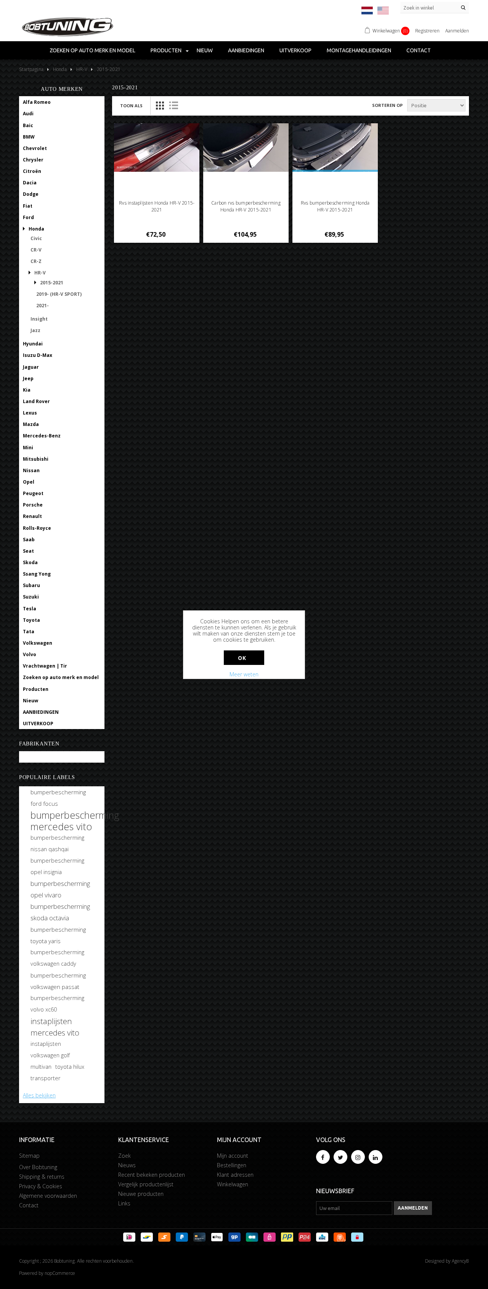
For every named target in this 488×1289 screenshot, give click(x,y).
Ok (242, 657)
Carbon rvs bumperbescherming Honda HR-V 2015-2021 (246, 206)
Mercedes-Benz (42, 435)
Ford (28, 217)
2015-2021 (51, 282)
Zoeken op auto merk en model (92, 50)
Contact (418, 50)
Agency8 (460, 1261)
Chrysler (33, 159)
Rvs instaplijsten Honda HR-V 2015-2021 (156, 206)
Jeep (28, 378)
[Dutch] (367, 10)
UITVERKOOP (295, 50)
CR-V (36, 250)
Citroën (32, 171)
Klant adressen (235, 1174)
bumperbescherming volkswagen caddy (57, 958)
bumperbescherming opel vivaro (60, 889)
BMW (29, 137)
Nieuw (205, 50)
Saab (29, 539)
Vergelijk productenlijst (145, 1184)
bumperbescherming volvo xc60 (57, 1003)
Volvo (29, 654)
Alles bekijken (39, 1095)
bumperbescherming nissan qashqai (57, 843)
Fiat (27, 206)
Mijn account (232, 1155)
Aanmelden (457, 30)
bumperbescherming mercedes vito (74, 820)
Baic (28, 125)
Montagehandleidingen (359, 50)
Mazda (31, 424)
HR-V (40, 272)
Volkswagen (37, 643)
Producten (166, 50)
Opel (28, 482)
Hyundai (33, 343)
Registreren (427, 30)
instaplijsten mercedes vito (54, 1027)
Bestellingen (231, 1165)
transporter (45, 1078)
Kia (26, 390)
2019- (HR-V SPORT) (59, 294)
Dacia (30, 182)
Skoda (30, 562)
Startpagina (31, 69)
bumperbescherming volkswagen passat (58, 981)
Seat (28, 551)
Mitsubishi (35, 459)
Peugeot (33, 493)
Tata (28, 631)
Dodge (31, 194)
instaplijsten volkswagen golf (50, 1049)
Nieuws (127, 1165)
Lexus (30, 413)
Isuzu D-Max (37, 355)
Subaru (31, 585)
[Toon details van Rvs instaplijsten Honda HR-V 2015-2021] (157, 147)
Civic (36, 238)
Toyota (31, 620)
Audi (28, 113)
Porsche (33, 505)
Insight (39, 319)
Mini (28, 447)
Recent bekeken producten (151, 1174)
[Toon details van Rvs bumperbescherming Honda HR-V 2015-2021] (335, 147)
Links (124, 1203)
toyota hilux (69, 1066)
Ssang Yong (37, 574)
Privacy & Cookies (40, 1186)
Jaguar (31, 367)
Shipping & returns (41, 1176)
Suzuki (31, 597)
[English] (383, 10)
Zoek (124, 1155)
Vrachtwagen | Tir (45, 666)
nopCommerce (60, 1273)
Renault (32, 516)
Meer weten (244, 674)
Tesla (29, 608)
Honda (36, 229)
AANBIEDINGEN (246, 50)
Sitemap (29, 1155)
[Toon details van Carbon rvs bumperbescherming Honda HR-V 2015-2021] (246, 147)
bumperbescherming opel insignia (57, 866)
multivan (40, 1066)
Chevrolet (35, 148)
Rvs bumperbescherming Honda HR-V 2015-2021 (335, 206)
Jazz (35, 330)
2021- (42, 305)
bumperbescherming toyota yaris (58, 935)
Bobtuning (35, 757)
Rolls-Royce (37, 528)
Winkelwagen (232, 1184)
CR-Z (36, 261)
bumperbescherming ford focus (58, 797)
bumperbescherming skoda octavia (60, 912)
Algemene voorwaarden (48, 1195)
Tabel (159, 105)
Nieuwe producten (141, 1193)
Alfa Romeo (37, 102)
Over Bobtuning (38, 1167)
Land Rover (36, 401)
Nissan (31, 470)
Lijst (173, 105)
